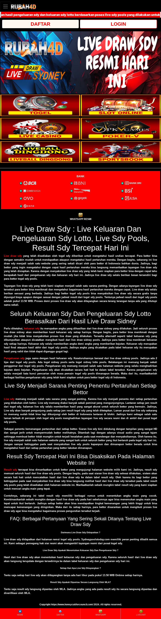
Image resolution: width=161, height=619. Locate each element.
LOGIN (118, 24)
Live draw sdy (13, 255)
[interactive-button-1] (40, 105)
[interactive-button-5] (40, 152)
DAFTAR (40, 24)
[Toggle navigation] (5, 6)
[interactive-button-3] (40, 128)
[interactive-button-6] (121, 152)
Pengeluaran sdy (14, 358)
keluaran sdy (31, 328)
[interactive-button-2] (121, 105)
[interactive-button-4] (121, 128)
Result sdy (10, 469)
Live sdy (9, 399)
